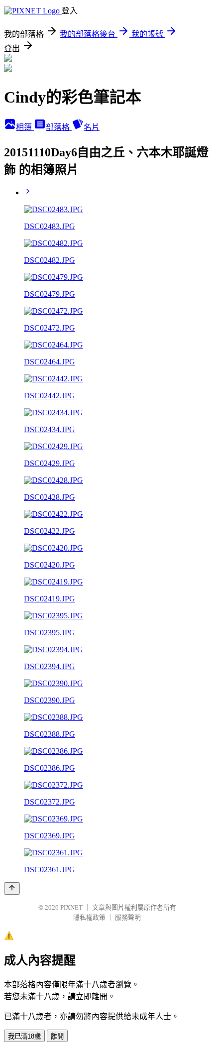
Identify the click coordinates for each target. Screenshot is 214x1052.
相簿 (25, 127)
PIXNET (71, 907)
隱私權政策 (89, 917)
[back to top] (12, 888)
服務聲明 (128, 917)
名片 (92, 127)
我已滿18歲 (24, 1036)
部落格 (59, 127)
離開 (57, 1036)
